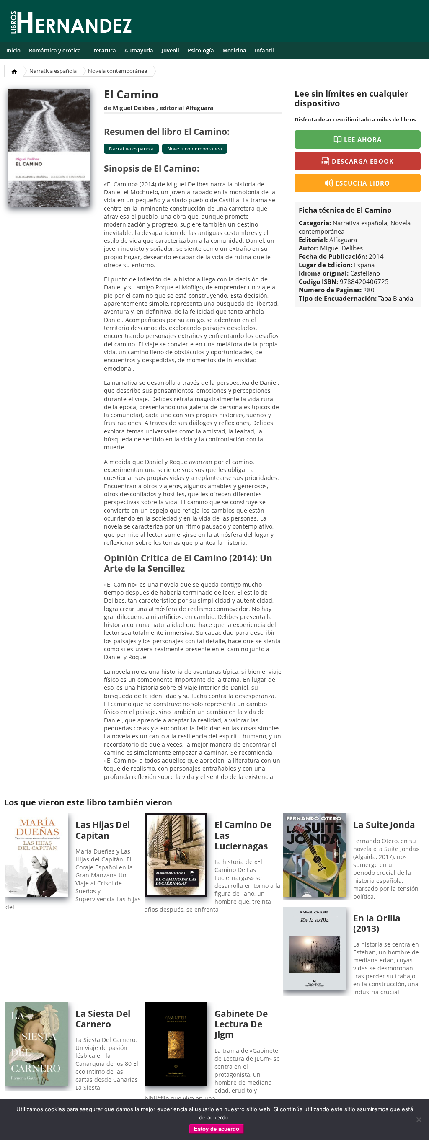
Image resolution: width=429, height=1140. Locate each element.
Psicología (201, 50)
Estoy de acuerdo (216, 1129)
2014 (376, 256)
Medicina (234, 50)
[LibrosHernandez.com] (71, 23)
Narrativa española (53, 71)
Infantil (264, 50)
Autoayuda (138, 50)
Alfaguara (199, 108)
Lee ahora (363, 139)
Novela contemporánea (117, 71)
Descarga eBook (363, 161)
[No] (418, 1119)
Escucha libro (363, 183)
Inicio (13, 50)
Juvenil (170, 50)
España (364, 264)
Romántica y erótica (55, 50)
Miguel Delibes (134, 108)
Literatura (102, 50)
